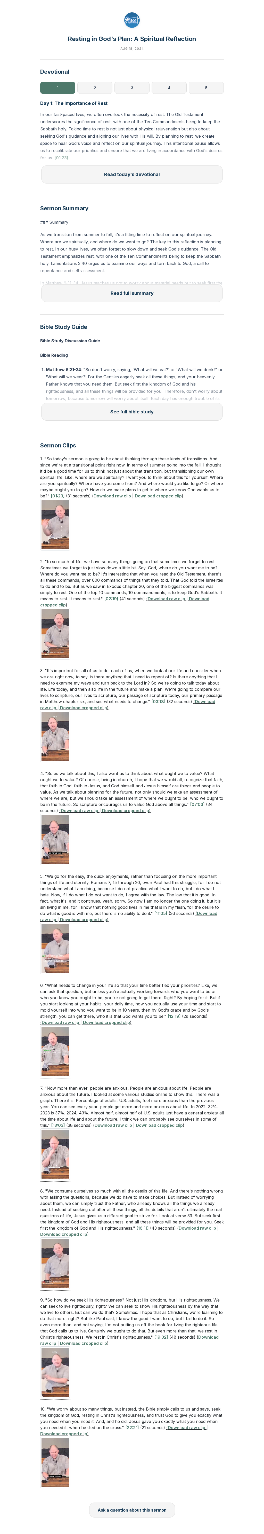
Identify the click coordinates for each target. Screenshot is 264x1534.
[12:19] (174, 1016)
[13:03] (58, 1125)
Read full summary (132, 293)
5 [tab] (206, 88)
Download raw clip (112, 495)
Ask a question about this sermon (132, 1510)
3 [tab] (132, 88)
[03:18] (158, 701)
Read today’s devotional (132, 174)
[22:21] (132, 1427)
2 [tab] (95, 88)
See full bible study (132, 411)
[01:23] (61, 157)
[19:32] (161, 1337)
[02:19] (111, 598)
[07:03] (197, 804)
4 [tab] (169, 88)
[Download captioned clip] (55, 525)
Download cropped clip (158, 495)
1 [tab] (58, 88)
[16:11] (142, 1228)
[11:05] (160, 913)
